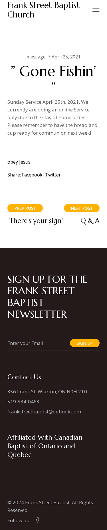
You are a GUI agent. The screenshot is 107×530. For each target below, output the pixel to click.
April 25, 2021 (66, 57)
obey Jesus (19, 162)
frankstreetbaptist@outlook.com (44, 411)
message (36, 57)
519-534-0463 (23, 401)
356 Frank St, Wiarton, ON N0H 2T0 (47, 391)
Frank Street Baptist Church (43, 10)
